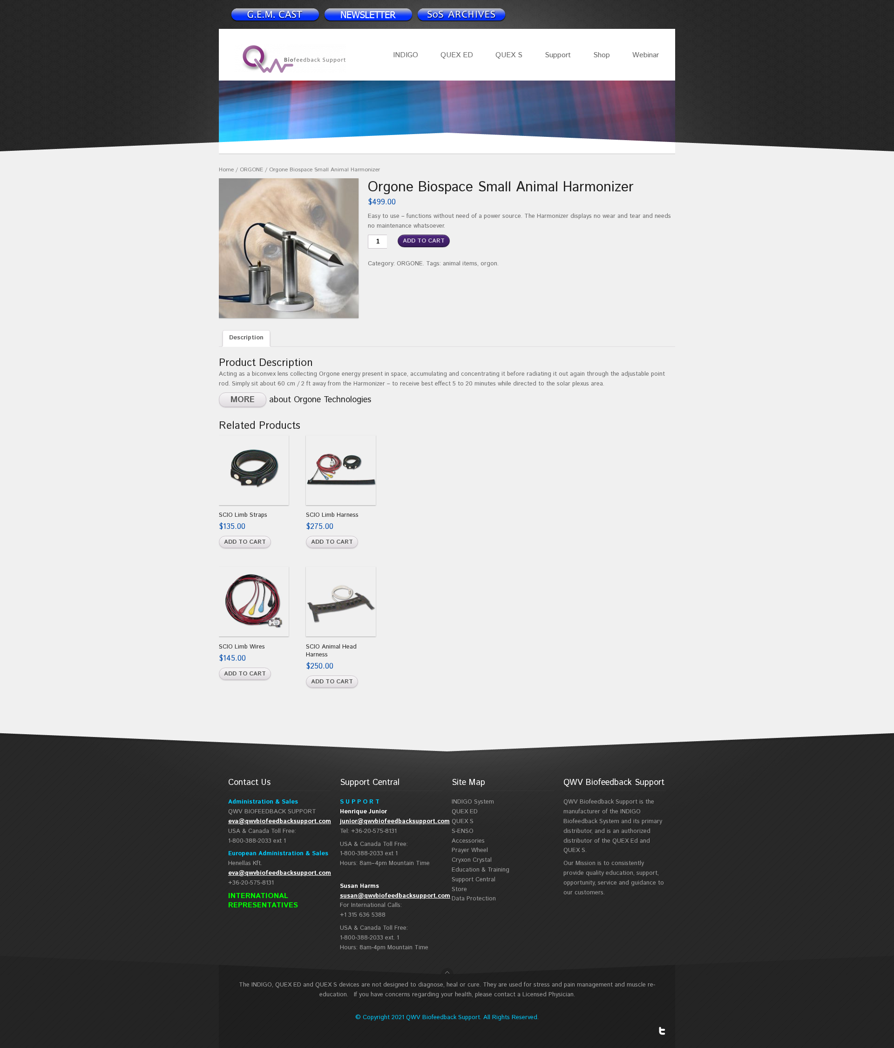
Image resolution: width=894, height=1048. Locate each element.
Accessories (468, 841)
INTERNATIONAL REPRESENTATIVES (263, 901)
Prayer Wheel (470, 850)
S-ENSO (463, 831)
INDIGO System (473, 802)
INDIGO (405, 55)
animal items (460, 263)
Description (246, 337)
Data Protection (474, 898)
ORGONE (251, 170)
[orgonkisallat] (289, 248)
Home (226, 170)
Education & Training (480, 869)
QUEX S (508, 55)
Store (459, 889)
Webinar (645, 55)
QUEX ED (456, 55)
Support (558, 55)
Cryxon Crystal (472, 860)
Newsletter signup (274, 14)
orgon (489, 263)
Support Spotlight (461, 14)
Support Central (473, 879)
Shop (601, 55)
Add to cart (424, 241)
